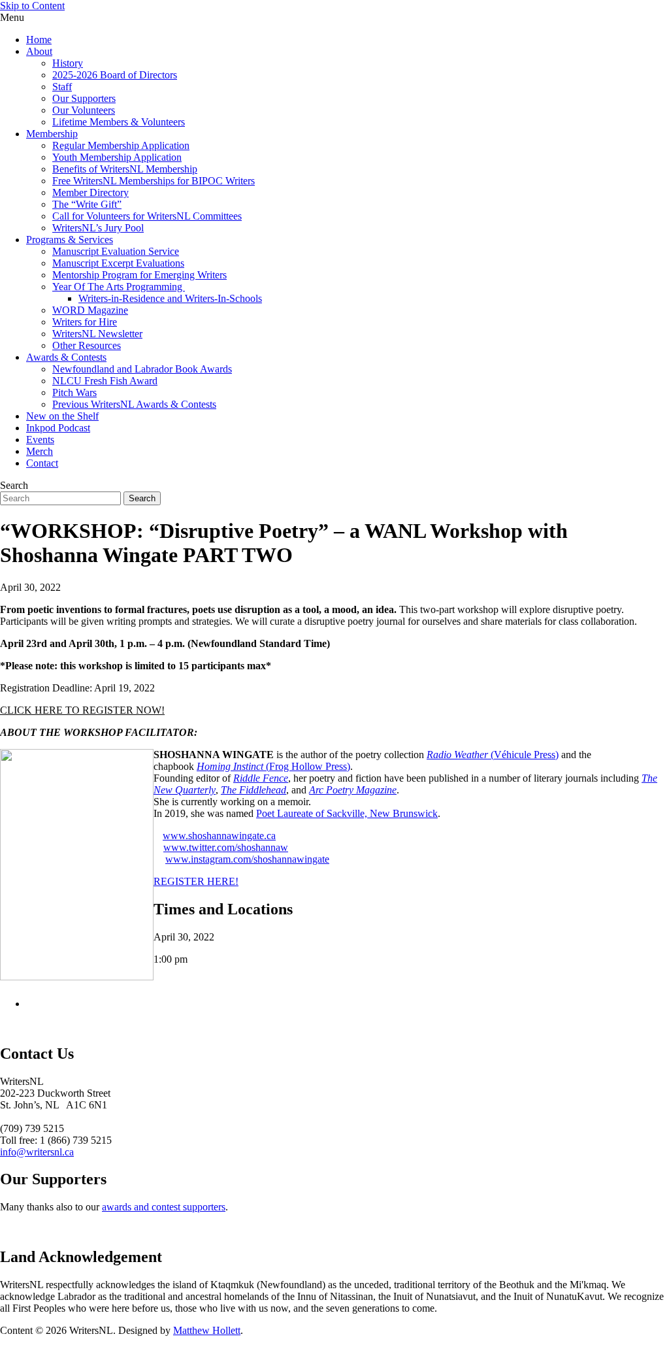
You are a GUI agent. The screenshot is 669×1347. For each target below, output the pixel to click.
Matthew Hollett (206, 1330)
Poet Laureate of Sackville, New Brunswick (347, 813)
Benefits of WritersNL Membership (124, 169)
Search (14, 485)
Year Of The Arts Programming (118, 286)
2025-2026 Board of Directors (114, 74)
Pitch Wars (74, 392)
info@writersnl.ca (37, 1151)
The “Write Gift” (87, 204)
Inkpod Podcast (58, 427)
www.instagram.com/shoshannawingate (247, 859)
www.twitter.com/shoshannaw (225, 847)
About (39, 51)
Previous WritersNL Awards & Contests (134, 404)
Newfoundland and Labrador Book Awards (142, 368)
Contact (42, 463)
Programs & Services (69, 239)
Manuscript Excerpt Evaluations (118, 263)
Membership (52, 133)
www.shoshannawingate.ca (219, 835)
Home (39, 39)
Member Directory (90, 192)
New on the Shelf (62, 416)
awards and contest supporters (163, 1206)
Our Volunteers (83, 110)
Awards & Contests (66, 357)
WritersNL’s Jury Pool (98, 227)
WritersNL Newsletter (97, 333)
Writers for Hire (84, 321)
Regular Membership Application (120, 145)
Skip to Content (32, 5)
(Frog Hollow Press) (273, 766)
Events (40, 439)
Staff (62, 86)
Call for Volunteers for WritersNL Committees (147, 216)
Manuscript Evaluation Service (115, 251)
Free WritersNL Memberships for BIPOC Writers (153, 180)
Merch (39, 451)
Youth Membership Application (117, 157)
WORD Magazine (90, 310)
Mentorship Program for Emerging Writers (139, 274)
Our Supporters (84, 98)
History (67, 63)
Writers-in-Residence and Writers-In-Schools (170, 298)
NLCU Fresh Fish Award (104, 380)
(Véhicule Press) (493, 754)
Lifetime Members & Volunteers (118, 121)
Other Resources (86, 345)
